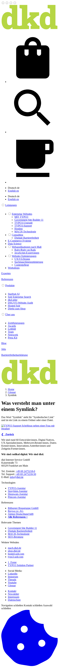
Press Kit (12, 337)
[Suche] (33, 132)
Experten (6, 273)
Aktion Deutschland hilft (20, 514)
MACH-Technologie (25, 231)
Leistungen (11, 205)
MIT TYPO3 (21, 216)
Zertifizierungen (16, 323)
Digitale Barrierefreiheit (26, 237)
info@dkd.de (16, 477)
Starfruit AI (14, 294)
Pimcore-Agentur (17, 497)
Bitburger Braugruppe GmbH (23, 508)
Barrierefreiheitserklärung (14, 355)
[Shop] (33, 81)
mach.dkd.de (14, 548)
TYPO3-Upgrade (23, 222)
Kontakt (12, 591)
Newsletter (13, 594)
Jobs (3, 349)
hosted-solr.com (16, 553)
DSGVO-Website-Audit (20, 302)
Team (11, 331)
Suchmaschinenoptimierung (28, 262)
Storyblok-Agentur (17, 491)
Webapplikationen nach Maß (26, 247)
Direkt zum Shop (17, 308)
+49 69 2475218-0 (25, 471)
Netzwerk (13, 334)
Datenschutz (14, 599)
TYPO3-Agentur (17, 488)
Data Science (14, 243)
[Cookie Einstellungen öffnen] (29, 665)
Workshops (14, 267)
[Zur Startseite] (29, 28)
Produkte (10, 285)
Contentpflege (21, 264)
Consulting (17, 234)
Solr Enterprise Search (19, 296)
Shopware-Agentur (18, 494)
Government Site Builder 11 (28, 219)
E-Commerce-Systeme (19, 240)
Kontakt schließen (33, 605)
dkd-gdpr (12, 299)
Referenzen (7, 279)
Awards (12, 326)
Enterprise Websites (22, 214)
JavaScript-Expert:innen (26, 252)
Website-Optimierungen (24, 256)
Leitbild (12, 328)
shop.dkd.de (14, 550)
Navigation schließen (12, 605)
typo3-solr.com (15, 556)
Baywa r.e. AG (15, 511)
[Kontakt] (33, 182)
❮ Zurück (7, 434)
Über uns (10, 314)
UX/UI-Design (22, 259)
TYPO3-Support (23, 225)
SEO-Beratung (15, 536)
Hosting (18, 228)
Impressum (13, 597)
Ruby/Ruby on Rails (25, 249)
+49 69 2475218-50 (25, 474)
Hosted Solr (14, 305)
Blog (3, 343)
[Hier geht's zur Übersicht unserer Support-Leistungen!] (29, 427)
